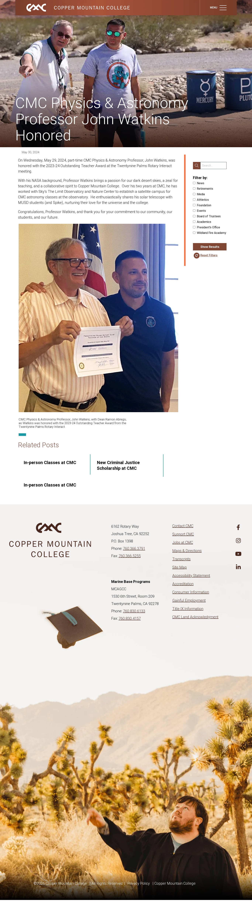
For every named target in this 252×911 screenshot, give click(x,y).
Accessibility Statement (191, 575)
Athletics (203, 199)
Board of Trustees (209, 216)
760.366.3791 (134, 548)
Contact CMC (182, 526)
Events (201, 211)
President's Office (208, 227)
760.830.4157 (130, 618)
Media (201, 194)
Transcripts (181, 559)
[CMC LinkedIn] (238, 567)
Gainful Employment (189, 600)
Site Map (179, 567)
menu (214, 7)
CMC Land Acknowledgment (195, 617)
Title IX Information (187, 608)
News (200, 183)
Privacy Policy (138, 883)
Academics (204, 222)
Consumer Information (190, 592)
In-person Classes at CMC (50, 462)
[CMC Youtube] (238, 554)
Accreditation (183, 584)
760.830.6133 (134, 611)
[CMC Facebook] (238, 527)
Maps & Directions (187, 551)
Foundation (204, 205)
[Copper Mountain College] (74, 7)
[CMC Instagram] (238, 541)
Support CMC (183, 534)
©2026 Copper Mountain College (60, 883)
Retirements (205, 188)
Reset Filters (209, 255)
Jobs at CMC (182, 542)
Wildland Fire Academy (211, 233)
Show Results (209, 247)
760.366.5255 (130, 556)
